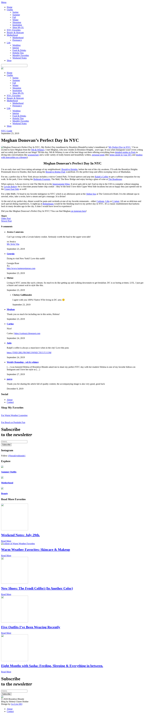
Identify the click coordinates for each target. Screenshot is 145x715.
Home (9, 7)
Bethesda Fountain (41, 179)
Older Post (6, 218)
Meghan (11, 309)
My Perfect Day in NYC (120, 147)
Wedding (16, 45)
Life (8, 42)
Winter (15, 20)
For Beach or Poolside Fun (13, 422)
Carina (10, 324)
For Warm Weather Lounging (14, 415)
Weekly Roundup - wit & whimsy (23, 362)
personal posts (98, 155)
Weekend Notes (19, 58)
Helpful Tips (18, 53)
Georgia (10, 253)
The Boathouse (115, 179)
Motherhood (12, 35)
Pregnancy (17, 40)
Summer (16, 15)
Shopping (16, 22)
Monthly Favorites (20, 55)
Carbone (100, 201)
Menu (3, 2)
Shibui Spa (91, 194)
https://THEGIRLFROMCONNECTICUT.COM (29, 352)
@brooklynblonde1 (16, 455)
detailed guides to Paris (125, 152)
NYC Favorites (14, 30)
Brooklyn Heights (69, 169)
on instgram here (78, 211)
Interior (15, 48)
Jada (9, 343)
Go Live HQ (16, 704)
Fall (14, 17)
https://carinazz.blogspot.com (27, 333)
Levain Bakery (10, 186)
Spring (15, 12)
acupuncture (33, 155)
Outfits (10, 9)
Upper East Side (11, 189)
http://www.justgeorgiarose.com (21, 268)
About (9, 399)
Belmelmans (48, 204)
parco (9, 379)
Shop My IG (18, 27)
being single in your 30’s (121, 155)
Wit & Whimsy (37, 150)
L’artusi (115, 201)
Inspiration (17, 25)
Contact (10, 402)
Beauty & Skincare (15, 32)
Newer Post (6, 221)
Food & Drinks (19, 50)
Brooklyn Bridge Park (55, 172)
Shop (9, 60)
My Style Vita (13, 244)
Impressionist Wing (61, 184)
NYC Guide (6, 131)
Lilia (107, 201)
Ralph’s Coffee (101, 176)
